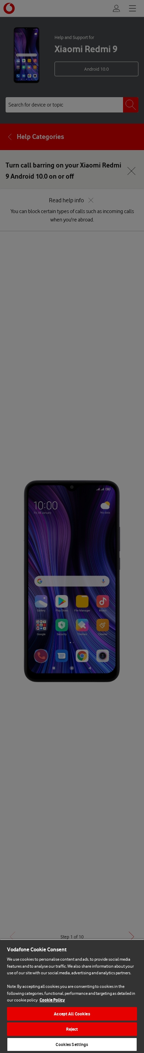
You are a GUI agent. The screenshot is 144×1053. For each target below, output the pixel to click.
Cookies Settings (72, 1044)
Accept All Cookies (72, 1013)
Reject (72, 1029)
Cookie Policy (52, 1000)
